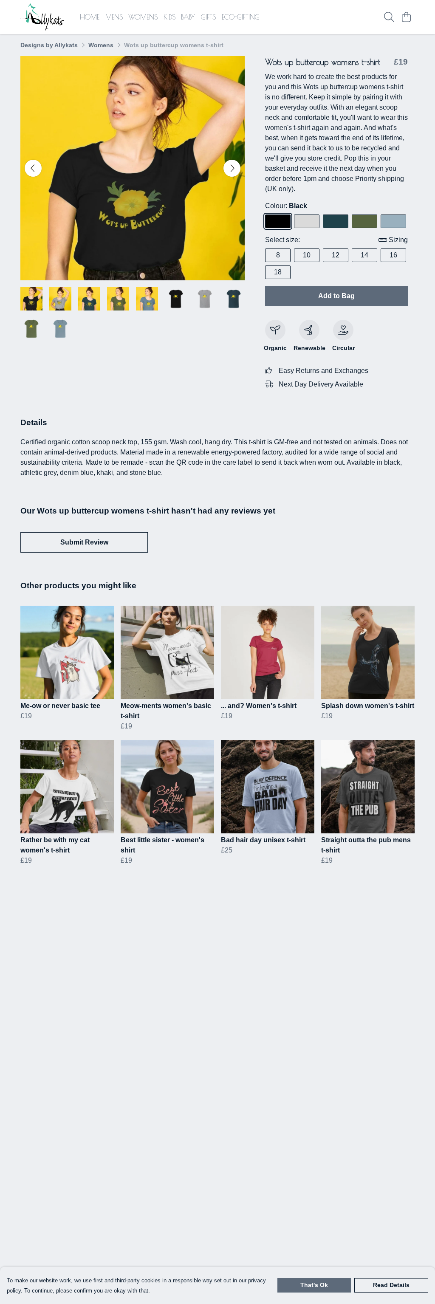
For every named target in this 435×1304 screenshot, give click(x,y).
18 (278, 272)
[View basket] (406, 16)
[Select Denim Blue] (335, 221)
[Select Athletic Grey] (306, 221)
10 (307, 255)
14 (364, 255)
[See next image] (231, 168)
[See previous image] (33, 168)
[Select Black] (278, 221)
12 (335, 255)
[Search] (389, 16)
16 (393, 255)
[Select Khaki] (364, 221)
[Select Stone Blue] (393, 221)
